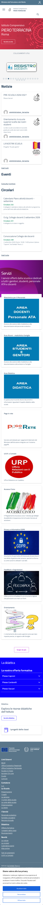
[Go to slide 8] (20, 78)
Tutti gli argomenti (8, 852)
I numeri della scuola (8, 799)
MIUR (3, 763)
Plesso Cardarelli (9, 682)
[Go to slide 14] (35, 78)
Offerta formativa (7, 828)
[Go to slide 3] (8, 78)
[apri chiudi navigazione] (3, 9)
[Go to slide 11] (28, 78)
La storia (4, 807)
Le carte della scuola (8, 802)
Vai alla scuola (8, 41)
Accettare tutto (21, 888)
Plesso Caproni (8, 676)
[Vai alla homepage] (9, 9)
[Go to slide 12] (30, 78)
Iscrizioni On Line (7, 773)
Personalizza (21, 894)
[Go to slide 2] (6, 78)
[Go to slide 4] (11, 78)
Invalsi (3, 776)
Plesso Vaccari (8, 688)
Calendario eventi (7, 845)
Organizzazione (6, 805)
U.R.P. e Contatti (7, 855)
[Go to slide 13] (32, 78)
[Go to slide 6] (15, 78)
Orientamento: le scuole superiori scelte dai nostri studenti (15, 122)
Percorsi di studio (7, 820)
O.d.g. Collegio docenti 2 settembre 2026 (22, 217)
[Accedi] (40, 2)
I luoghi (4, 794)
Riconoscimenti (6, 833)
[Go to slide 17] (19, 80)
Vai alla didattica (9, 718)
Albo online (5, 848)
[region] (21, 886)
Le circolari (5, 843)
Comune (4, 778)
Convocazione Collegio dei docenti (19, 236)
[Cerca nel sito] (37, 14)
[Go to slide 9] (23, 78)
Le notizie (4, 840)
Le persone (5, 797)
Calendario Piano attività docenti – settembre (19, 200)
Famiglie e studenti (8, 817)
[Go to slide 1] (3, 78)
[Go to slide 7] (18, 78)
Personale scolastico (8, 815)
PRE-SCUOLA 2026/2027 (15, 95)
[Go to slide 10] (25, 78)
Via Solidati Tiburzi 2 (13, 866)
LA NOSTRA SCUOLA (13, 143)
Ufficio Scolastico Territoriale (11, 768)
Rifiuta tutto (21, 900)
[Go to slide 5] (13, 78)
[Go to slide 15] (37, 78)
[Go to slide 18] (21, 80)
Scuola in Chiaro (7, 770)
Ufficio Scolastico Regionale (11, 765)
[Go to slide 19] (24, 80)
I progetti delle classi (8, 830)
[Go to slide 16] (17, 80)
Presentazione (6, 792)
